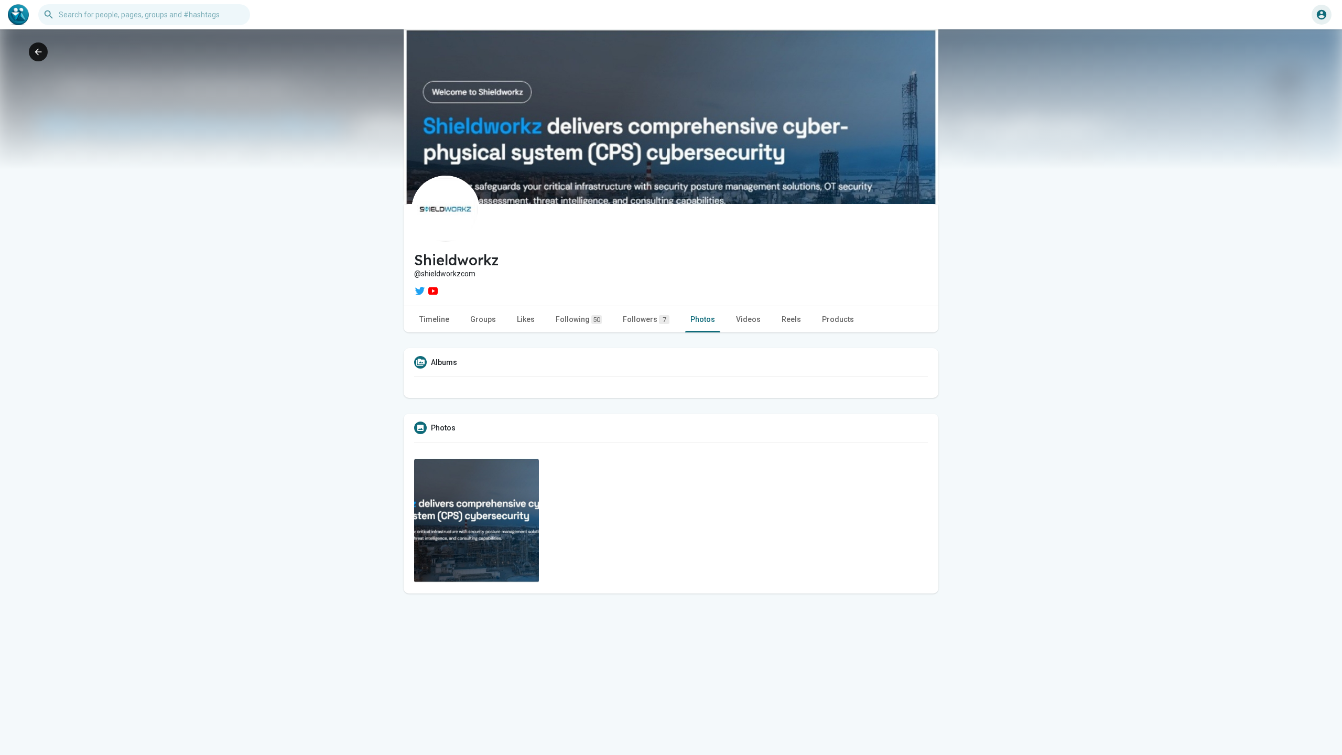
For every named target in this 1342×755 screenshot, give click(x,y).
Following (578, 319)
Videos (748, 319)
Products (838, 319)
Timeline (434, 319)
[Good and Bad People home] (18, 14)
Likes (526, 319)
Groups (483, 319)
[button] (1322, 15)
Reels (791, 319)
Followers (644, 319)
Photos (702, 319)
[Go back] (38, 51)
